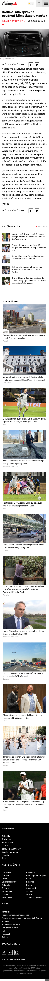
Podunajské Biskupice (36, 875)
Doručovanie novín (10, 928)
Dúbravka (6, 885)
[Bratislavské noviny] (9, 3)
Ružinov (29, 885)
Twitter (5, 937)
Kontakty (6, 912)
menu (45, 3)
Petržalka (30, 872)
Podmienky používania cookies (15, 915)
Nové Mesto (7, 898)
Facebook (6, 934)
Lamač (5, 894)
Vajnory (29, 891)
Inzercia (5, 921)
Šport (4, 858)
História (5, 855)
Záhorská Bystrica (34, 898)
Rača (28, 879)
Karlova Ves (7, 891)
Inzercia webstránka (11, 924)
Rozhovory (6, 839)
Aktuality (6, 836)
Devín (4, 879)
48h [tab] (40, 227)
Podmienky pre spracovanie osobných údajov (22, 918)
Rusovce (30, 882)
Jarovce (5, 888)
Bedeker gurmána (10, 852)
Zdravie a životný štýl (13, 21)
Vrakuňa (30, 894)
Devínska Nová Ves (10, 882)
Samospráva (7, 842)
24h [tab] (35, 227)
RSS (3, 931)
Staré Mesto (31, 888)
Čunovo (5, 875)
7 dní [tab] (45, 227)
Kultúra (5, 845)
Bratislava (6, 872)
